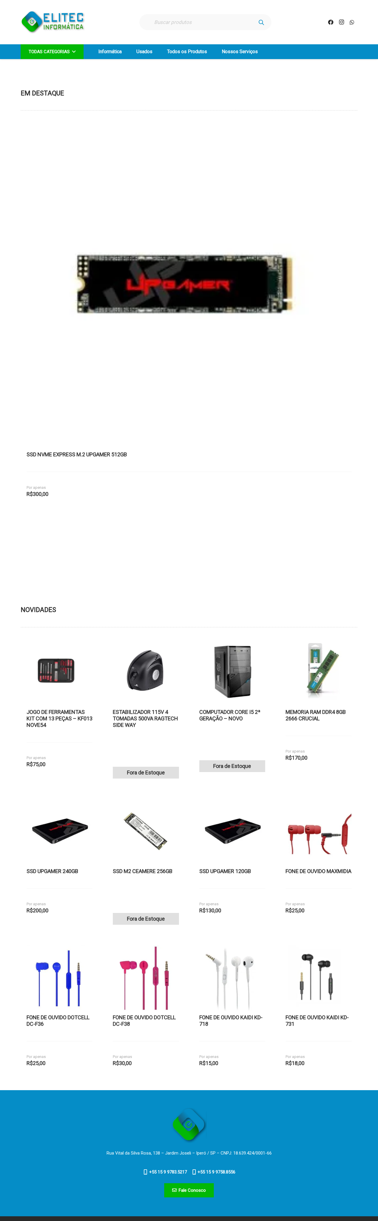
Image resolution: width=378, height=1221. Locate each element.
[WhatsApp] (352, 22)
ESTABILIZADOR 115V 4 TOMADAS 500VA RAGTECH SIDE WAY (145, 718)
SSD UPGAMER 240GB (52, 871)
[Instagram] (341, 22)
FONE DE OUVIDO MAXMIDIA (318, 871)
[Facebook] (330, 22)
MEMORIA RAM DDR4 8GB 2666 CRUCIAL (316, 715)
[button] (73, 52)
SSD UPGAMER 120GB (225, 871)
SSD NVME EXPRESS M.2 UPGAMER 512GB (77, 454)
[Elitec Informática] (53, 22)
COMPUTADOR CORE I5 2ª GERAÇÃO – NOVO (229, 715)
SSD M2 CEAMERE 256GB (142, 871)
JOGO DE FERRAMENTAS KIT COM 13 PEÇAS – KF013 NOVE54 (59, 718)
